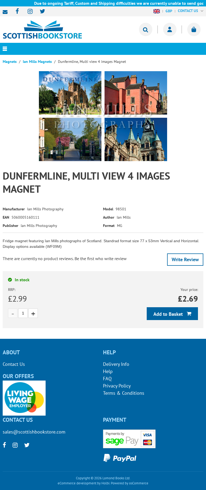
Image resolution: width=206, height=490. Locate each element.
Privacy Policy (117, 386)
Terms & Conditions (123, 393)
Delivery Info (116, 364)
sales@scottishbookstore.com (6, 12)
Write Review (185, 259)
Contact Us (14, 364)
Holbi (105, 483)
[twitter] (40, 11)
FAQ (107, 378)
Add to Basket (168, 314)
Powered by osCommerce (129, 483)
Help (108, 371)
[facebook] (16, 11)
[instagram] (28, 11)
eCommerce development (77, 483)
